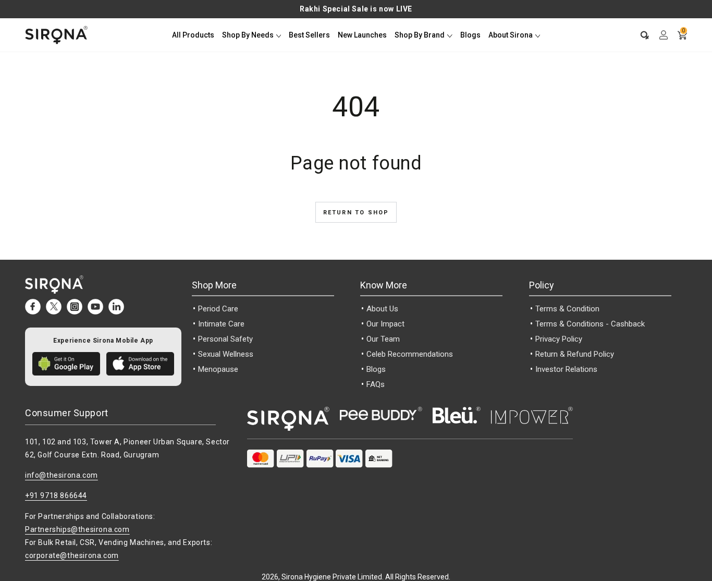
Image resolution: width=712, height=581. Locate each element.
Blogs (376, 369)
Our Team (383, 339)
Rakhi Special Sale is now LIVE (356, 9)
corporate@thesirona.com (72, 555)
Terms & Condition (567, 308)
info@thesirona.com (61, 475)
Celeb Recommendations (409, 354)
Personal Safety (225, 339)
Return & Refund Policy (574, 354)
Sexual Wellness (225, 354)
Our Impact (385, 324)
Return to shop (356, 212)
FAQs (375, 384)
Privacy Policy (558, 339)
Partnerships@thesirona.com (77, 529)
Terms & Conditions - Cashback (590, 324)
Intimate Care (221, 324)
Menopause (218, 369)
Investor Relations (566, 369)
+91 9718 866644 (56, 495)
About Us (382, 308)
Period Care (218, 308)
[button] (640, 34)
